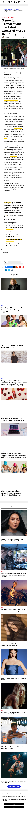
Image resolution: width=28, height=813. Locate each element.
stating (5, 138)
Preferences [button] (4, 800)
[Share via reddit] (17, 267)
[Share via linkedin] (6, 270)
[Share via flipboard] (23, 267)
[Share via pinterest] (20, 267)
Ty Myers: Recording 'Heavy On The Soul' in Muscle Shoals (13, 781)
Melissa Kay (7, 37)
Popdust (5, 9)
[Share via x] (14, 267)
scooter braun (19, 263)
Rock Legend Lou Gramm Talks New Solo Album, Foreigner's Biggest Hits (13, 310)
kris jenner (6, 263)
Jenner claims (13, 156)
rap (14, 263)
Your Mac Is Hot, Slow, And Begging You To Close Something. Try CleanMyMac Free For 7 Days (14, 456)
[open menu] (3, 2)
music (11, 263)
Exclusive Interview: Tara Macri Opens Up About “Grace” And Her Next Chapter (13, 539)
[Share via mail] (12, 270)
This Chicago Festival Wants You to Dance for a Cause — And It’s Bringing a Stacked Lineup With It (13, 575)
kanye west (10, 261)
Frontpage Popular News (13, 9)
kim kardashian (17, 261)
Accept (14, 804)
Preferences (14, 810)
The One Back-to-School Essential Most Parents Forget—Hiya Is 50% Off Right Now (13, 493)
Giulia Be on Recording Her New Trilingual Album (13, 678)
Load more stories (14, 786)
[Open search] (25, 2)
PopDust (15, 205)
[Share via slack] (9, 270)
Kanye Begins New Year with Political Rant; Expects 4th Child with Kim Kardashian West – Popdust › (15, 227)
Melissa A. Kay (7, 202)
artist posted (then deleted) (11, 100)
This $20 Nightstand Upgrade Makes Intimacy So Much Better (13, 419)
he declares (21, 119)
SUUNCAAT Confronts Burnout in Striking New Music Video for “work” (13, 713)
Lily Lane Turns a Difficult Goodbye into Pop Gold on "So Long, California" (14, 644)
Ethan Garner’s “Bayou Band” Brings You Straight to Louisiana (13, 747)
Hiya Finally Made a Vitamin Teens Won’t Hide (12, 346)
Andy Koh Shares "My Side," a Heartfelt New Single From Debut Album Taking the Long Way (14, 383)
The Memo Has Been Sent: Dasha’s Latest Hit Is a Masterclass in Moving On (13, 610)
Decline (14, 807)
